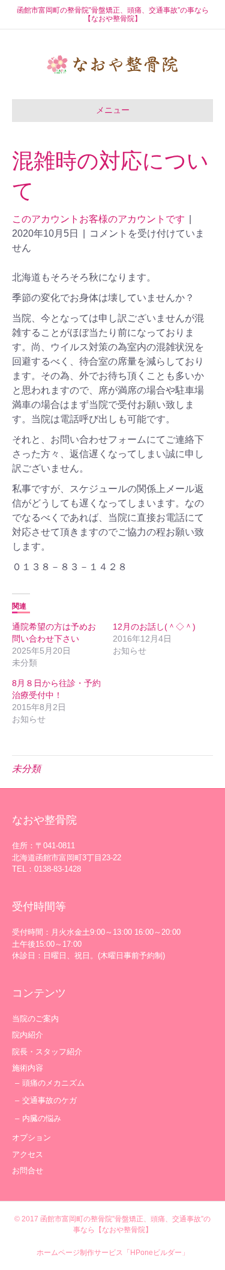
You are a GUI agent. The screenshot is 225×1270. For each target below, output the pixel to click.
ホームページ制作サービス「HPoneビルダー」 (113, 1252)
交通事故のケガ (49, 1100)
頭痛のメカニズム (53, 1082)
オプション (31, 1137)
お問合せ (27, 1170)
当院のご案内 (35, 1018)
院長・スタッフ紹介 (47, 1051)
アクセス (27, 1154)
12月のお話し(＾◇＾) (154, 626)
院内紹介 (27, 1034)
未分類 (26, 769)
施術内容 (27, 1067)
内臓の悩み (41, 1118)
